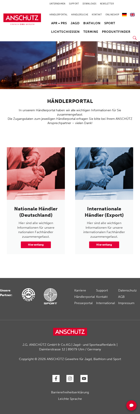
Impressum (126, 303)
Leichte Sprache (70, 399)
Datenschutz (127, 290)
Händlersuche (79, 14)
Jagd (75, 23)
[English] (132, 13)
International (105, 303)
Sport (109, 23)
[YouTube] (84, 378)
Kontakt (97, 14)
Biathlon (92, 23)
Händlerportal (59, 14)
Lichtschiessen (65, 32)
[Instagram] (70, 378)
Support (102, 290)
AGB (121, 297)
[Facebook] (56, 378)
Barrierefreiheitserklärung (70, 392)
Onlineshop (112, 14)
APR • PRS (59, 23)
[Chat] (131, 405)
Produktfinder (116, 32)
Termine (90, 32)
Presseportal (83, 303)
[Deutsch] (125, 13)
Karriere (80, 290)
